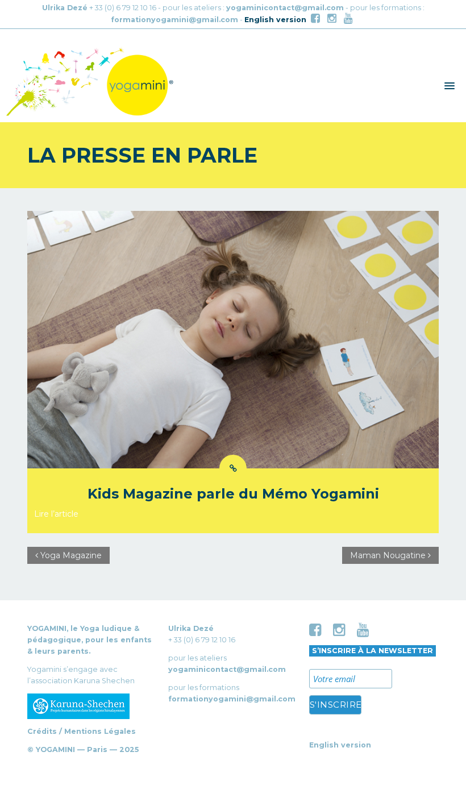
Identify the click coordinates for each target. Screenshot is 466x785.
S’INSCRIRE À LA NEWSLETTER (372, 650)
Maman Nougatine (389, 555)
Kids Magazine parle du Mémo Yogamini (233, 493)
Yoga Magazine (70, 555)
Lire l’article (56, 514)
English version (275, 19)
